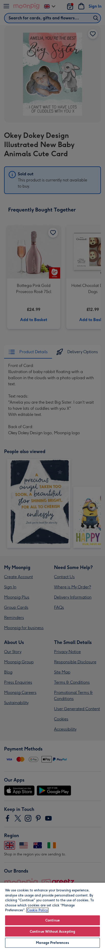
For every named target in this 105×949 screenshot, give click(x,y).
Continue (52, 920)
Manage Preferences (52, 943)
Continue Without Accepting (52, 931)
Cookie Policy (37, 910)
